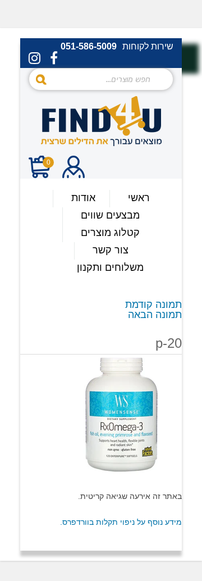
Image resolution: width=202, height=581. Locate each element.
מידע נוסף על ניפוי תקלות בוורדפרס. (121, 522)
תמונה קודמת (153, 304)
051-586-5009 (89, 46)
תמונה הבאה (155, 314)
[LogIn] (73, 168)
